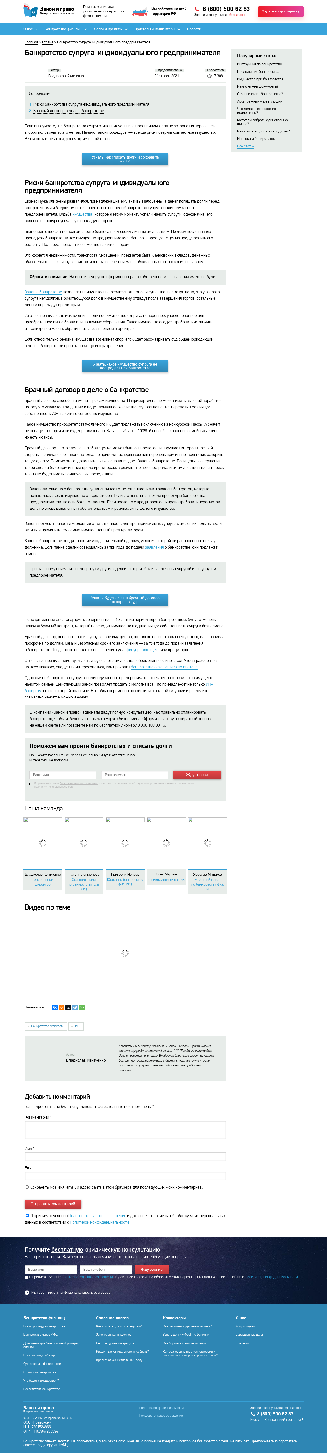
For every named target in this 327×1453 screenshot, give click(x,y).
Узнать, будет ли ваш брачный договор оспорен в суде (125, 600)
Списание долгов (112, 1318)
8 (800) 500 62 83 (275, 1414)
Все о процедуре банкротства (44, 1326)
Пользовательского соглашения (79, 783)
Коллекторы (174, 1318)
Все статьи (245, 146)
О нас (241, 1318)
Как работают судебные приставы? (187, 1326)
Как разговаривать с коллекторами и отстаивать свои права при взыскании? (190, 1353)
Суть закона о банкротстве (42, 1364)
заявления (154, 547)
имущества (82, 214)
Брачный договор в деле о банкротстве (68, 111)
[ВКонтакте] (55, 1007)
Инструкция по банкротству (259, 64)
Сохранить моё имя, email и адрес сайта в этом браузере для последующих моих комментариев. (116, 1187)
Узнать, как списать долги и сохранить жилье (125, 159)
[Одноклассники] (61, 1007)
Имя (29, 1149)
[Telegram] (75, 1007)
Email (31, 1168)
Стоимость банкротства (39, 1372)
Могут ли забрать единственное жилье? (263, 122)
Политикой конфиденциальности (53, 786)
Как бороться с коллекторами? (184, 1343)
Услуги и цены (245, 1326)
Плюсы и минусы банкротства (43, 1355)
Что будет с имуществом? (41, 1381)
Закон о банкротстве (43, 292)
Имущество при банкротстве (260, 79)
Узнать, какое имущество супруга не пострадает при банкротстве (125, 366)
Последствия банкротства (258, 72)
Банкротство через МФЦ (40, 1335)
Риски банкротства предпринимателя (91, 105)
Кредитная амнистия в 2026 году (119, 1360)
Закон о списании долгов (113, 1335)
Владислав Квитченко (86, 1060)
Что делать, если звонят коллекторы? (256, 111)
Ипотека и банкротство (256, 139)
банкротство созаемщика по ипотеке (164, 667)
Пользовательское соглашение (161, 1416)
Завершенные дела (249, 1335)
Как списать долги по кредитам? (263, 131)
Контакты (242, 1343)
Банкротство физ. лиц (44, 1318)
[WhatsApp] (82, 1007)
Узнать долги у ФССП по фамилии (186, 1335)
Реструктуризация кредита (115, 1343)
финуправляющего (143, 650)
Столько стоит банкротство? (260, 94)
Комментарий (38, 1117)
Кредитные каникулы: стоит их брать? (122, 1352)
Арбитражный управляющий (259, 101)
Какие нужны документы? (257, 87)
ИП (77, 1026)
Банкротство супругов (47, 1026)
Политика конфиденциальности (161, 1408)
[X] (68, 1007)
